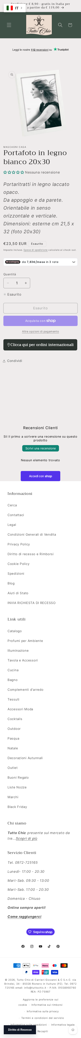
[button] (9, 25)
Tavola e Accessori (23, 660)
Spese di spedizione (36, 249)
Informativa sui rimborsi (47, 1004)
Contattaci (16, 515)
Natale (13, 748)
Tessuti (13, 699)
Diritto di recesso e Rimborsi (31, 554)
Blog (11, 583)
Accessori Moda (20, 709)
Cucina (13, 670)
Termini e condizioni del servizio (42, 1017)
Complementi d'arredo (25, 689)
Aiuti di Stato (18, 593)
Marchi (13, 797)
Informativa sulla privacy (43, 1011)
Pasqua (13, 738)
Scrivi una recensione (40, 448)
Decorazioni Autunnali (25, 758)
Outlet (13, 768)
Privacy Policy (19, 544)
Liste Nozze (17, 787)
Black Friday (17, 807)
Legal (12, 525)
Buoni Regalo (18, 777)
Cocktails (15, 719)
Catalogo (15, 631)
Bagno (13, 680)
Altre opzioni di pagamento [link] (40, 331)
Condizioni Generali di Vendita (32, 534)
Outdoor (14, 729)
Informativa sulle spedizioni (29, 1024)
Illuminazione (18, 650)
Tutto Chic (24, 979)
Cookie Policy (18, 564)
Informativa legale (63, 1024)
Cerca (12, 505)
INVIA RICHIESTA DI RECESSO (32, 603)
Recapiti (42, 1031)
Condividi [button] (14, 361)
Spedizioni (16, 573)
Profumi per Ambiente (25, 641)
